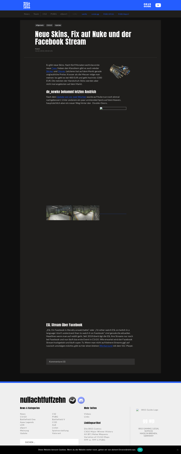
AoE (54, 425)
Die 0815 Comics (92, 428)
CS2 (54, 414)
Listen (55, 427)
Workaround (106, 345)
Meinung (24, 430)
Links (86, 416)
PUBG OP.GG (108, 14)
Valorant (56, 433)
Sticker (49, 71)
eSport (23, 427)
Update (58, 25)
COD (54, 422)
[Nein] (177, 449)
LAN (22, 425)
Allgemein (40, 25)
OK (140, 449)
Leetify (84, 14)
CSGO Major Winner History (98, 431)
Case (54, 68)
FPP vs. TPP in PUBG (94, 440)
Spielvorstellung (60, 430)
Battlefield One (27, 419)
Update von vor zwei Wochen (71, 96)
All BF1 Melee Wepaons (96, 434)
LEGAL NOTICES (152, 429)
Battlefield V (58, 419)
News (23, 414)
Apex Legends (27, 422)
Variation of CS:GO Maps (96, 437)
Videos (87, 414)
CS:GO (49, 25)
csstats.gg (95, 14)
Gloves (61, 71)
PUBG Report (123, 14)
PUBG (55, 416)
